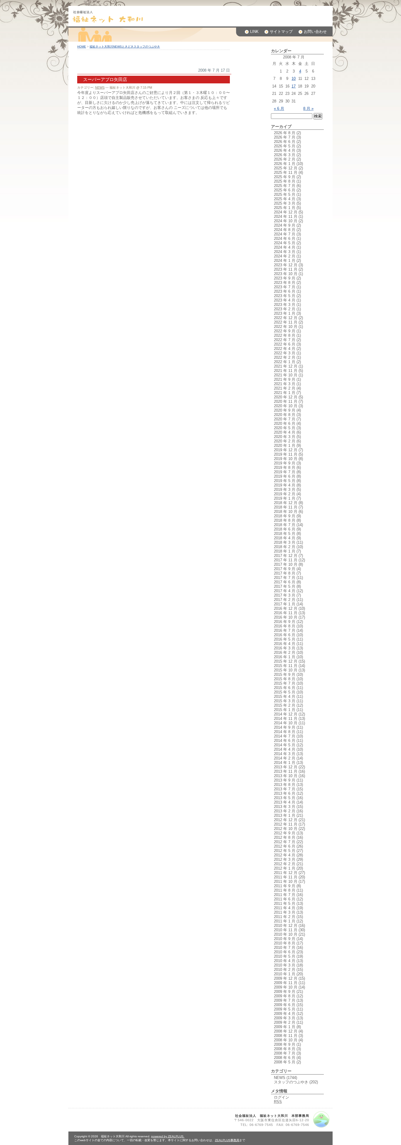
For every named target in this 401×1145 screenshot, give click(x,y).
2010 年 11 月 (285, 930)
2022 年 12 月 (285, 318)
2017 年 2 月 (284, 599)
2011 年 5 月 (284, 903)
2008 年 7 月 (284, 1053)
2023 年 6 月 (284, 291)
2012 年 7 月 (284, 842)
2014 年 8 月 (284, 732)
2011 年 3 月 (284, 912)
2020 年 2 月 (284, 441)
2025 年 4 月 (284, 199)
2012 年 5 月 (284, 850)
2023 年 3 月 (284, 304)
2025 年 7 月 (284, 185)
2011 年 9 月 (284, 886)
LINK (254, 31)
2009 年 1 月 (284, 1027)
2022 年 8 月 (284, 335)
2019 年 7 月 (284, 472)
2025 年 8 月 (284, 181)
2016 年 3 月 (284, 648)
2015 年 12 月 (285, 661)
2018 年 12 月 (285, 503)
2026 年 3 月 (284, 155)
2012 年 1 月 (284, 868)
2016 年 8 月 (284, 626)
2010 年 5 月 (284, 956)
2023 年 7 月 (284, 287)
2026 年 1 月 (284, 163)
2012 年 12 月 (285, 820)
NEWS (100, 87)
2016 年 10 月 (285, 617)
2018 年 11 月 (285, 507)
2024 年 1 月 (284, 260)
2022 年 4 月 (284, 348)
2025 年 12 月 (285, 168)
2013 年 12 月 (285, 767)
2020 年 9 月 (284, 410)
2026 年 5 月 (284, 146)
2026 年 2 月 (284, 159)
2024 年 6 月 (284, 238)
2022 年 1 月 (284, 362)
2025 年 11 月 (285, 172)
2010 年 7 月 (284, 947)
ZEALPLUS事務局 (227, 1140)
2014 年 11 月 (285, 718)
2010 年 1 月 (284, 974)
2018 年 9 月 (284, 516)
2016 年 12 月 (285, 608)
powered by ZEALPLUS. (167, 1136)
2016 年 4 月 (284, 643)
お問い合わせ (315, 31)
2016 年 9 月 (284, 621)
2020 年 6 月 (284, 423)
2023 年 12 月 (285, 265)
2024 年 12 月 (285, 212)
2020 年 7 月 (284, 419)
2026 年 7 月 (284, 137)
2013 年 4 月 (284, 802)
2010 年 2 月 (284, 969)
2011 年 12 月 (285, 872)
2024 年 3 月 (284, 252)
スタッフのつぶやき (291, 1082)
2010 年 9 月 (284, 939)
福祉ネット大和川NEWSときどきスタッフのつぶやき (125, 46)
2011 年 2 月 (284, 917)
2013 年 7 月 (284, 789)
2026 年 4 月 (284, 150)
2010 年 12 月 (285, 925)
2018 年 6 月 (284, 529)
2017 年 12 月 (285, 555)
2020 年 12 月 (285, 397)
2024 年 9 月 (284, 225)
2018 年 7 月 (284, 525)
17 (294, 86)
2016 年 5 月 (284, 639)
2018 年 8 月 (284, 520)
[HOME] (109, 25)
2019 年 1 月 (284, 498)
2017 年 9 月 (284, 569)
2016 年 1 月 (284, 657)
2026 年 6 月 (284, 141)
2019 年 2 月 (284, 494)
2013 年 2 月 (284, 811)
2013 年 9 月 (284, 780)
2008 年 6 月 (284, 1057)
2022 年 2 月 (284, 357)
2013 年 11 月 (285, 771)
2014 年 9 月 (284, 727)
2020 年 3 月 (284, 437)
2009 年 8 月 (284, 996)
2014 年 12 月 (285, 714)
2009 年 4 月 (284, 1013)
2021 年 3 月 (284, 384)
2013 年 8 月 (284, 784)
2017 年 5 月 (284, 586)
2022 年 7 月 (284, 340)
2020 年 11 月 (285, 401)
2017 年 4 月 (284, 591)
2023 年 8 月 (284, 282)
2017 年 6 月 (284, 582)
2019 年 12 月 (285, 450)
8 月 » (308, 108)
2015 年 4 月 (284, 696)
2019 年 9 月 (284, 463)
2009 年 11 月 (285, 983)
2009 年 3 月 (284, 1018)
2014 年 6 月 (284, 740)
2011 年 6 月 (284, 899)
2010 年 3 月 (284, 965)
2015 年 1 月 (284, 710)
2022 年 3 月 (284, 353)
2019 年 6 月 (284, 476)
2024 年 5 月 (284, 243)
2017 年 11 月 (285, 560)
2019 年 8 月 (284, 467)
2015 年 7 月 (284, 683)
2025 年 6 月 (284, 190)
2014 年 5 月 (284, 745)
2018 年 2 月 (284, 547)
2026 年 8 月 (284, 133)
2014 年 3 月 (284, 754)
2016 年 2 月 (284, 652)
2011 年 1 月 (284, 921)
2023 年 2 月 (284, 309)
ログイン (281, 1097)
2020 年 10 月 (285, 406)
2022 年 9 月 (284, 331)
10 (294, 78)
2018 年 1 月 (284, 551)
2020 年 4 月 (284, 432)
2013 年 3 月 (284, 806)
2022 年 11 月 (285, 322)
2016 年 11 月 (285, 613)
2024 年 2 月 (284, 256)
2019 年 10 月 (285, 459)
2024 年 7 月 (284, 234)
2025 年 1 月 (284, 208)
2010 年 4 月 (284, 961)
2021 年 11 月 (285, 370)
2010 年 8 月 (284, 943)
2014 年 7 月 (284, 736)
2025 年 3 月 (284, 203)
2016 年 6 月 (284, 635)
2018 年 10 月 (285, 511)
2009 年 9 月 (284, 991)
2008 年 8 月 (284, 1049)
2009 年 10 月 (285, 987)
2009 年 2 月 (284, 1022)
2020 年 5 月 (284, 428)
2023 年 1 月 (284, 313)
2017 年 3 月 (284, 595)
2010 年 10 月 (285, 934)
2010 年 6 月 (284, 952)
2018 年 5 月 (284, 533)
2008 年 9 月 (284, 1044)
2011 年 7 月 (284, 895)
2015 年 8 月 (284, 679)
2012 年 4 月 (284, 855)
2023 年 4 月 (284, 300)
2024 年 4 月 (284, 247)
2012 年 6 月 (284, 846)
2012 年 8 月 (284, 837)
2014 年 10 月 (285, 723)
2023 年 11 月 (285, 269)
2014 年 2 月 (284, 758)
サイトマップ (281, 31)
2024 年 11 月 (285, 216)
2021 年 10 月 (285, 375)
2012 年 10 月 (285, 828)
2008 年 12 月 (285, 1031)
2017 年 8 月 (284, 573)
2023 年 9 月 (284, 278)
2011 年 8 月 (284, 890)
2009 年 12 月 (285, 978)
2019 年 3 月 (284, 489)
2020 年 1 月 (284, 445)
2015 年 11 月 (285, 666)
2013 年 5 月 (284, 798)
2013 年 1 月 (284, 815)
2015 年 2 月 (284, 705)
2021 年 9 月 (284, 379)
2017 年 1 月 (284, 604)
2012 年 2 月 (284, 864)
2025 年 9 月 (284, 177)
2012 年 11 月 (285, 824)
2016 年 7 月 (284, 630)
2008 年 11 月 (285, 1035)
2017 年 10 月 (285, 564)
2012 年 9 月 (284, 833)
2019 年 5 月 (284, 481)
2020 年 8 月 (284, 414)
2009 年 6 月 (284, 1005)
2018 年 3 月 (284, 542)
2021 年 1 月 (284, 392)
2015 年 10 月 (285, 670)
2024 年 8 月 (284, 230)
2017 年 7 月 (284, 577)
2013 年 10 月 (285, 776)
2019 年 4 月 (284, 485)
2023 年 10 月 (285, 274)
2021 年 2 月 (284, 388)
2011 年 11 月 (285, 877)
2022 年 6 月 (284, 344)
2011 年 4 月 (284, 908)
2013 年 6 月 (284, 793)
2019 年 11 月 (285, 454)
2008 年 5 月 (284, 1062)
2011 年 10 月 (285, 881)
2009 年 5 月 (284, 1009)
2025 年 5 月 (284, 194)
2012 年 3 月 (284, 859)
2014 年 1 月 (284, 762)
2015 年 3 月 (284, 701)
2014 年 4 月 (284, 749)
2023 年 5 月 (284, 296)
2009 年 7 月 (284, 1000)
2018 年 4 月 (284, 538)
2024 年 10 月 (285, 221)
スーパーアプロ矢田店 (105, 79)
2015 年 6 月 (284, 688)
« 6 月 (279, 108)
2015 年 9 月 (284, 674)
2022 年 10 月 (285, 326)
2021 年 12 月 (285, 366)
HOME (81, 46)
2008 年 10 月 (285, 1040)
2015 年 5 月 (284, 692)
